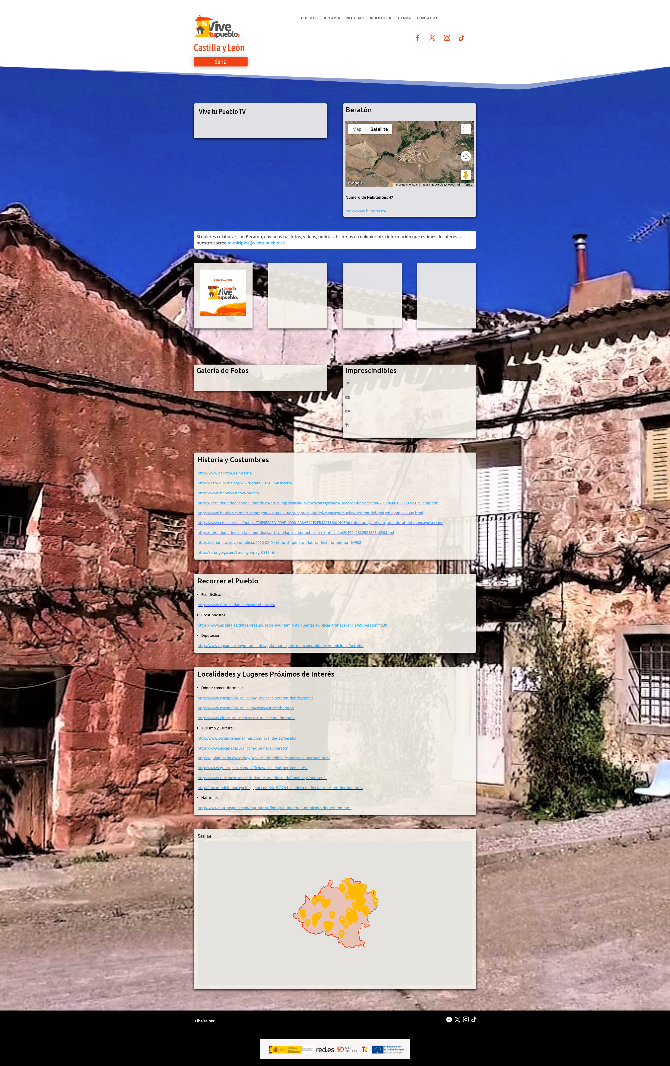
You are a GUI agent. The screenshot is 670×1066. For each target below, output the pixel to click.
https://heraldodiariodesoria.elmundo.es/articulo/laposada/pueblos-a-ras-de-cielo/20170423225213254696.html (296, 532)
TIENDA (404, 18)
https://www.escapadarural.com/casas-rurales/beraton (246, 707)
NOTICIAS (355, 18)
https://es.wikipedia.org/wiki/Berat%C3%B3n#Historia (245, 483)
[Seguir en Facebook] (417, 38)
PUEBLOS (309, 18)
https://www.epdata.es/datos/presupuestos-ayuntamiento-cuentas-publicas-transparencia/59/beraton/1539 (292, 625)
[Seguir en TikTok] (461, 38)
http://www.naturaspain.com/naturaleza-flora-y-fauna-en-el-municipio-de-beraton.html (274, 807)
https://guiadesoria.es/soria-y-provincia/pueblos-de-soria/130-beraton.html (264, 757)
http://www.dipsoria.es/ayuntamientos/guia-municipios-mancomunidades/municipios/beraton (281, 645)
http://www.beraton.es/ (365, 210)
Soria (221, 61)
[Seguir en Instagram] (447, 38)
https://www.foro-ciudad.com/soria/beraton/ (236, 604)
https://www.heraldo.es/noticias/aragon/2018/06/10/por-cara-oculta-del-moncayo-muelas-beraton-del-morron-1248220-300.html (310, 512)
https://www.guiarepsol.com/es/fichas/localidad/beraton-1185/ (253, 767)
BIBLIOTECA (380, 18)
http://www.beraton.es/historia (225, 473)
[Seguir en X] (432, 38)
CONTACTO (427, 18)
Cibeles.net (204, 1020)
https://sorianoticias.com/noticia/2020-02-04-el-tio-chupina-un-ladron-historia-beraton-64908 (279, 542)
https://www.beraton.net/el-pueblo (228, 492)
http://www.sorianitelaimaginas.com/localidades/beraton (248, 738)
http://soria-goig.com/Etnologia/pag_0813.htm (238, 552)
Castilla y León (219, 47)
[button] (346, 925)
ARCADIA (332, 18)
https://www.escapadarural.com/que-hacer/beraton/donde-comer (255, 697)
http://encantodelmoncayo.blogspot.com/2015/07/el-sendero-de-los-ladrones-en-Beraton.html (280, 787)
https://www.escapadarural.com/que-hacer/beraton (243, 748)
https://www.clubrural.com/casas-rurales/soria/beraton (246, 717)
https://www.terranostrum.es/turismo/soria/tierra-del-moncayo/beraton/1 (262, 777)
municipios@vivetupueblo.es (256, 243)
